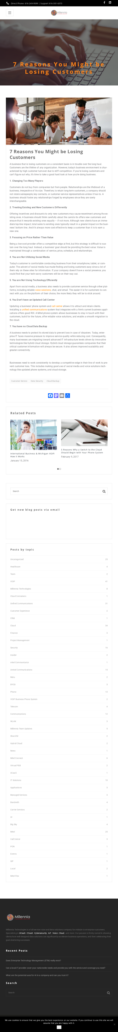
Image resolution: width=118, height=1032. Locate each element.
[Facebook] (105, 2)
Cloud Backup (53, 381)
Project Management (19, 640)
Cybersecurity (40, 933)
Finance (14, 633)
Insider (13, 655)
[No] (114, 1024)
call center (57, 306)
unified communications (34, 309)
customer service (19, 381)
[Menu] (10, 12)
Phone (13, 692)
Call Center (15, 839)
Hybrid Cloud (16, 743)
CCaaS (30, 933)
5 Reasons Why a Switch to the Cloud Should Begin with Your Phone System (31, 451)
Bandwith (14, 802)
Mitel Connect (16, 758)
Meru (12, 677)
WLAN (13, 721)
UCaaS (13, 773)
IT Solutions (15, 780)
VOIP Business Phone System (23, 699)
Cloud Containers (18, 596)
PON (12, 846)
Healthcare (15, 567)
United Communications (21, 670)
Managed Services (18, 795)
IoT (49, 933)
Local (12, 868)
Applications (16, 787)
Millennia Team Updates (21, 729)
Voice (55, 933)
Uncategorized (17, 559)
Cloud (13, 625)
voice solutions (43, 290)
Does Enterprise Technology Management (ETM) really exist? (33, 960)
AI (11, 817)
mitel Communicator (19, 662)
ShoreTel (14, 736)
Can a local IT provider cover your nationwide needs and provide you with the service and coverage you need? (55, 968)
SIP (11, 861)
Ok (59, 1027)
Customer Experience (20, 611)
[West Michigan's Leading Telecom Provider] (59, 12)
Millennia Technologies (20, 589)
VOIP (12, 581)
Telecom (14, 706)
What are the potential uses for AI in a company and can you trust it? (37, 975)
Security (14, 648)
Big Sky (13, 824)
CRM (12, 618)
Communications (18, 714)
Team (12, 574)
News (13, 751)
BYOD (13, 684)
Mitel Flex (14, 876)
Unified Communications (21, 603)
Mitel (12, 832)
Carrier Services (17, 810)
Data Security (37, 381)
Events (13, 854)
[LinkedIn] (110, 2)
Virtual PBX (15, 765)
